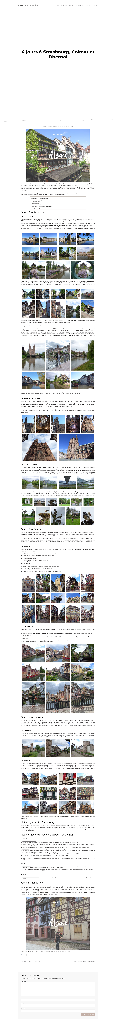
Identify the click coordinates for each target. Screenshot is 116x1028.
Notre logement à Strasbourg (39, 204)
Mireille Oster (25, 855)
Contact (95, 5)
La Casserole (25, 850)
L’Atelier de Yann (26, 866)
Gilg (23, 869)
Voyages (59, 126)
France (55, 126)
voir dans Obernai (52, 763)
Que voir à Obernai (36, 203)
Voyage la (28, 5)
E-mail (23, 1003)
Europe (88, 5)
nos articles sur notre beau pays (62, 951)
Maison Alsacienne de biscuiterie (30, 877)
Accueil (57, 5)
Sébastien (24, 847)
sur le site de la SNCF (67, 722)
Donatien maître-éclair (28, 844)
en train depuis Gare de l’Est (43, 187)
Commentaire (24, 981)
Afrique (71, 5)
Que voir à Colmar (36, 201)
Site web (23, 1008)
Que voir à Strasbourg (37, 200)
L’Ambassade (25, 854)
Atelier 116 (25, 842)
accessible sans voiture (56, 892)
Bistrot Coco (25, 849)
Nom (22, 998)
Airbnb (36, 825)
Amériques (79, 5)
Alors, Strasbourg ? (36, 208)
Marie (45, 126)
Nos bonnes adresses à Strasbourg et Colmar (42, 206)
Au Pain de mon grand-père (29, 841)
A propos (64, 5)
